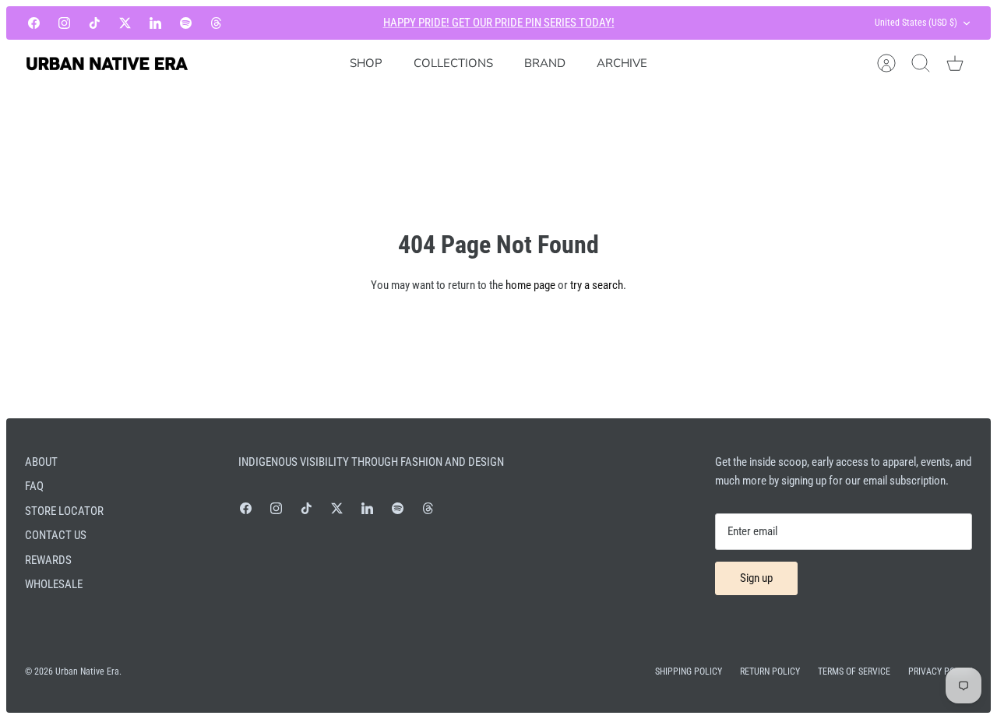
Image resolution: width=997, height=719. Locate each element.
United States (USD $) (916, 22)
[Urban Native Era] (106, 63)
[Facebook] (34, 23)
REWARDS (48, 560)
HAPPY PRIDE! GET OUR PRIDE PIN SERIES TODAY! (499, 23)
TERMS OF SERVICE (854, 671)
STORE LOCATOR (64, 511)
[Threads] (216, 23)
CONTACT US (55, 535)
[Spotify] (186, 23)
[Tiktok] (94, 23)
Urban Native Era (87, 671)
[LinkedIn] (155, 23)
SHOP (366, 63)
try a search (596, 285)
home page (530, 285)
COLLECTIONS (453, 63)
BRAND (544, 63)
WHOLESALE (54, 584)
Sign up (756, 578)
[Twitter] (125, 23)
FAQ (34, 486)
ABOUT (41, 462)
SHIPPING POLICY (688, 671)
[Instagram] (64, 23)
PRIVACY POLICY (940, 671)
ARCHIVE (622, 63)
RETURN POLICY (770, 671)
